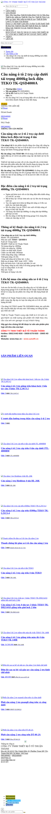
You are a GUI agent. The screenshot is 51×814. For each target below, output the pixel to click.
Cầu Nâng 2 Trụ (12, 54)
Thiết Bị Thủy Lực (42, 17)
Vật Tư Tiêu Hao (42, 15)
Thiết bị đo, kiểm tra (13, 17)
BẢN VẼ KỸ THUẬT (14, 32)
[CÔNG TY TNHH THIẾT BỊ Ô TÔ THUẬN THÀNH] (23, 2)
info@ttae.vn (6, 758)
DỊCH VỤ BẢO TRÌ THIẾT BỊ (36, 32)
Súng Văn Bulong (21, 21)
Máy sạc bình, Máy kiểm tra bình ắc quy (21, 19)
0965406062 (5, 127)
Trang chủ (9, 51)
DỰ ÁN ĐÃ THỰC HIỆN (37, 34)
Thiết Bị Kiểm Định (28, 15)
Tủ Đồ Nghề (40, 24)
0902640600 (5, 116)
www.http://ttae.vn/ (8, 760)
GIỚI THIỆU (11, 11)
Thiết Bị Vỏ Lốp (20, 28)
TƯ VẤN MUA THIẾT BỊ (16, 34)
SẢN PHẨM (11, 13)
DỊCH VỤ (10, 30)
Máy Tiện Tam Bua (13, 15)
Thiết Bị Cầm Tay (28, 17)
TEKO (19, 89)
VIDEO (9, 37)
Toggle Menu (6, 47)
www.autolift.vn (31, 339)
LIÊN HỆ (9, 39)
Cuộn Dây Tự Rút (28, 24)
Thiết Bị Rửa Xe (34, 26)
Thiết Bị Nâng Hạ (33, 28)
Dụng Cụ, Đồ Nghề (13, 24)
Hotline (4, 104)
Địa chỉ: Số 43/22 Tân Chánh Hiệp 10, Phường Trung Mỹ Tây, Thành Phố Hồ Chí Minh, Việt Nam (24, 752)
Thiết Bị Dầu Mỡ (21, 26)
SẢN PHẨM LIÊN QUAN (17, 355)
